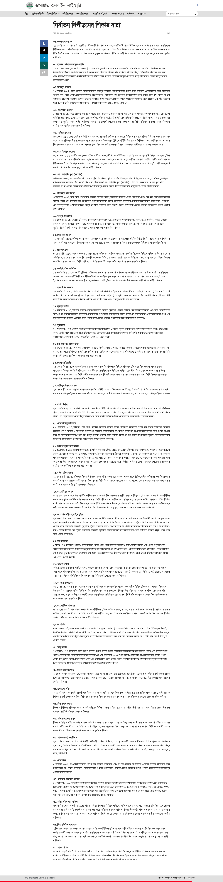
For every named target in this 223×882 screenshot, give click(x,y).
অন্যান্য (141, 13)
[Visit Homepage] (54, 5)
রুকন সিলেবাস (82, 13)
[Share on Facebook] (44, 43)
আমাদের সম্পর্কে (164, 878)
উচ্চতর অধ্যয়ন (118, 13)
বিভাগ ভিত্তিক (52, 13)
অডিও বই (131, 13)
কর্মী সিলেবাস (67, 13)
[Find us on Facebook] (197, 5)
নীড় (26, 13)
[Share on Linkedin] (44, 58)
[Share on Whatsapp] (44, 65)
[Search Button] (195, 13)
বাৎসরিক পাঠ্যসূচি (100, 13)
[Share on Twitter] (44, 50)
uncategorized (66, 33)
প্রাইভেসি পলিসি (179, 878)
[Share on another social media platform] (44, 72)
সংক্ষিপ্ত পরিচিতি (37, 13)
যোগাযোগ (191, 878)
